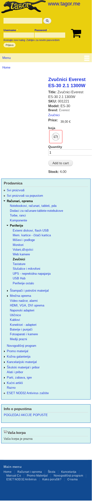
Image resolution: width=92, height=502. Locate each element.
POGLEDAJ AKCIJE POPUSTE (26, 415)
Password (41, 30)
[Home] (23, 7)
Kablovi (15, 320)
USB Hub (19, 278)
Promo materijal (17, 351)
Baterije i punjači (21, 329)
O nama (72, 479)
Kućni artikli (15, 383)
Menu (6, 58)
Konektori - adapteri (23, 325)
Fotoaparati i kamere (24, 334)
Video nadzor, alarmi (24, 300)
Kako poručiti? (51, 479)
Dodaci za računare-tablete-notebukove (36, 210)
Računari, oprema (20, 201)
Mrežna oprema (20, 296)
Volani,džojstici (23, 249)
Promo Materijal (37, 475)
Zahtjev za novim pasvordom (43, 40)
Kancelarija (68, 471)
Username (11, 30)
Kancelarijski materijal (22, 362)
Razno (11, 387)
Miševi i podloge (24, 240)
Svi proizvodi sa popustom (25, 195)
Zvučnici (54, 115)
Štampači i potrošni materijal (29, 290)
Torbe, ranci (18, 215)
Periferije (16, 225)
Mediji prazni (18, 339)
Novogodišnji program (21, 345)
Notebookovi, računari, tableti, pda (33, 206)
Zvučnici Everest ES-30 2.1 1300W (67, 82)
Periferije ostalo (23, 283)
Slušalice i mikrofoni (26, 268)
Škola (51, 471)
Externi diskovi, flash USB (31, 230)
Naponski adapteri (22, 310)
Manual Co (13, 475)
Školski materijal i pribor (23, 367)
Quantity (55, 147)
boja (51, 128)
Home (6, 67)
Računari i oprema (29, 471)
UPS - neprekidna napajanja (32, 273)
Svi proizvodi (15, 190)
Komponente (18, 220)
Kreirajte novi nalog (14, 40)
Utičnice (15, 315)
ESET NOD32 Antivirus (21, 479)
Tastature (19, 264)
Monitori (18, 245)
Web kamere (21, 254)
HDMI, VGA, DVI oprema (27, 305)
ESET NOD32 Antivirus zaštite (28, 393)
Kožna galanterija (18, 356)
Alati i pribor (15, 372)
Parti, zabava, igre (19, 377)
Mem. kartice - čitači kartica (32, 235)
